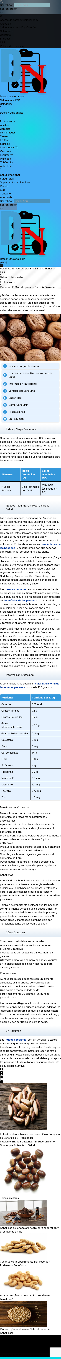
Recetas (4, 186)
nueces (23, 295)
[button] (30, 1)
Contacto (5, 193)
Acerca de (6, 197)
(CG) (15, 441)
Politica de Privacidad (12, 1344)
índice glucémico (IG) (31, 438)
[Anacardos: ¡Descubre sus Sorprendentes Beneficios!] (30, 1280)
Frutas (4, 140)
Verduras (5, 151)
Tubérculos (7, 162)
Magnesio (7, 784)
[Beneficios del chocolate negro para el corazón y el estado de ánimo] (30, 1213)
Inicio (3, 1336)
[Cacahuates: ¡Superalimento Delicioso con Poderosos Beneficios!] (30, 1246)
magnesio (33, 666)
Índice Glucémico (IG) (28, 474)
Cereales (5, 128)
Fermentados (7, 132)
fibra (29, 593)
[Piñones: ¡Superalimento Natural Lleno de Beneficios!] (30, 1314)
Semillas (5, 143)
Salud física (7, 178)
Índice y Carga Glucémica (24, 366)
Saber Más (15, 397)
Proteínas (7, 771)
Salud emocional (10, 174)
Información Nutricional (23, 383)
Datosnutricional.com (12, 96)
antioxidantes (24, 615)
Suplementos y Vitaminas (15, 182)
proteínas (49, 888)
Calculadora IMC (10, 100)
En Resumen (16, 418)
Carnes (4, 136)
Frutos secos (7, 121)
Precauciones (17, 411)
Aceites (4, 125)
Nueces (5, 486)
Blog (2, 189)
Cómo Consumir (18, 404)
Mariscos (5, 158)
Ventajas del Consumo (22, 390)
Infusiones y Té (9, 147)
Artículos (5, 1340)
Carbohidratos (9, 752)
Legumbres (6, 154)
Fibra (4, 759)
